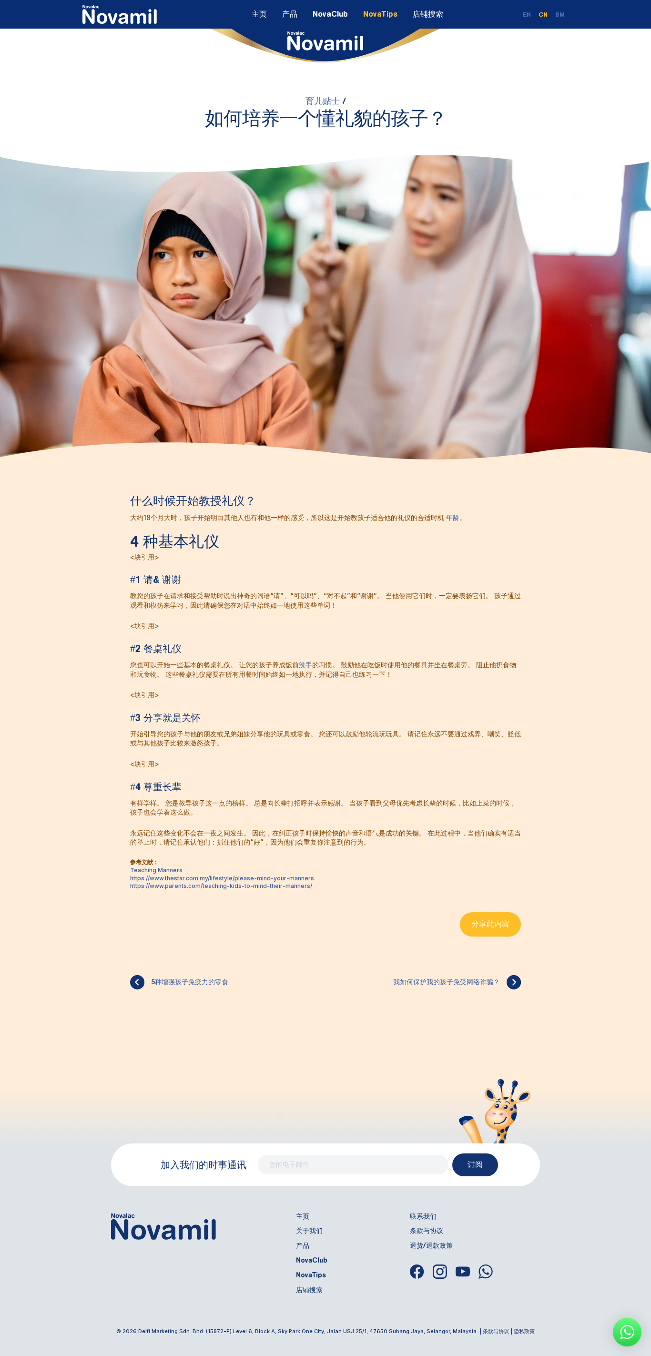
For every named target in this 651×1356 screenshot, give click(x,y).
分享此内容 (490, 923)
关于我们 (309, 1231)
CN (543, 14)
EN (527, 14)
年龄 (452, 517)
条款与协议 (426, 1231)
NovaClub (330, 14)
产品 (289, 14)
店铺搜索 (428, 14)
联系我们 (423, 1217)
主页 (259, 14)
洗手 (305, 665)
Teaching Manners (156, 870)
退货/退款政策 (431, 1246)
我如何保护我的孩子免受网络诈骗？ (446, 982)
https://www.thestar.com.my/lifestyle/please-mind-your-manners (222, 878)
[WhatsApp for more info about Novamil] (627, 1332)
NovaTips (380, 14)
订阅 (475, 1164)
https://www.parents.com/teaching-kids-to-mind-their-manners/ (221, 885)
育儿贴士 (322, 101)
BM (560, 14)
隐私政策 (524, 1331)
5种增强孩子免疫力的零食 (189, 982)
